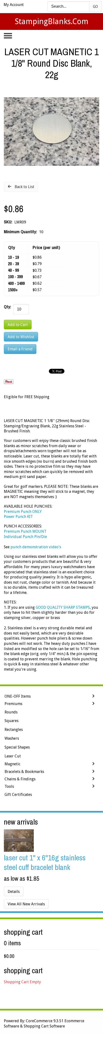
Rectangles (14, 729)
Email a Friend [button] (20, 349)
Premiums (13, 703)
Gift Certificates (18, 794)
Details (14, 891)
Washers (12, 738)
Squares (11, 720)
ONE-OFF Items (18, 696)
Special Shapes (17, 747)
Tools (9, 786)
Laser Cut (13, 756)
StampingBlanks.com (51, 21)
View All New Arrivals (26, 904)
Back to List (24, 187)
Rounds (11, 712)
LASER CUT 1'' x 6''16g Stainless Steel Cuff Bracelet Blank (45, 862)
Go (95, 6)
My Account (14, 4)
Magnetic (12, 764)
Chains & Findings (20, 779)
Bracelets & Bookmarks (24, 771)
